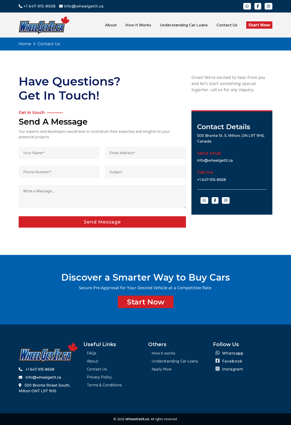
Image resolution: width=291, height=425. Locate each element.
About (111, 25)
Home (25, 43)
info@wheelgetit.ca (83, 6)
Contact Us (226, 25)
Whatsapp (232, 353)
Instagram (232, 369)
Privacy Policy (99, 377)
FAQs (91, 353)
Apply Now (162, 369)
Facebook (232, 361)
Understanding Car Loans (184, 25)
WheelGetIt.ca (137, 419)
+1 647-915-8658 (39, 6)
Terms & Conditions (104, 385)
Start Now (259, 25)
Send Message (102, 222)
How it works (138, 25)
